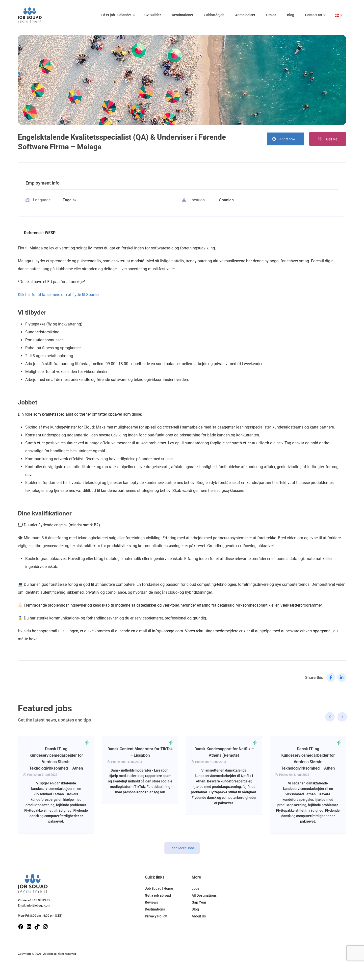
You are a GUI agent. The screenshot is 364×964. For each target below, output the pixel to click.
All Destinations (204, 895)
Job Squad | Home (159, 888)
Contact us (313, 15)
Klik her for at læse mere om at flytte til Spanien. (60, 294)
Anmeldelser (245, 15)
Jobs (195, 888)
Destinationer (182, 15)
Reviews (151, 902)
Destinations (155, 909)
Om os (271, 15)
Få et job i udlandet (116, 15)
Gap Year (199, 902)
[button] (342, 717)
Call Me (331, 139)
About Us (199, 916)
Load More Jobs (182, 848)
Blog (290, 15)
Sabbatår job (214, 15)
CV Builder (152, 15)
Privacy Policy (156, 916)
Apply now (287, 139)
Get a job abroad (158, 895)
